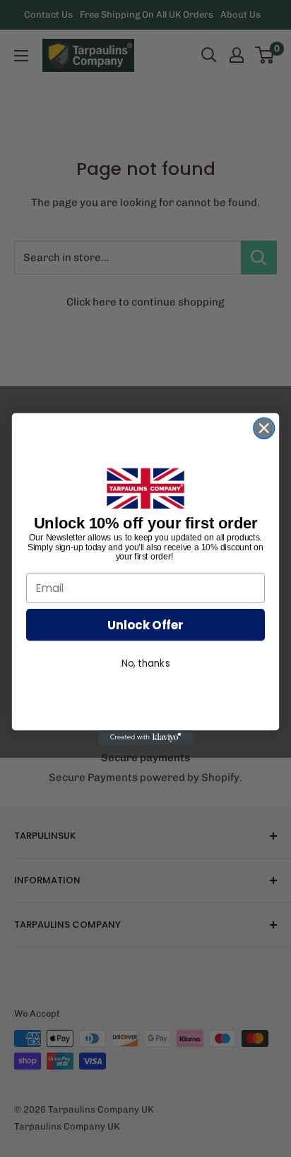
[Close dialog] (264, 428)
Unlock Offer (145, 624)
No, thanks (145, 663)
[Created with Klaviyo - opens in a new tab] (146, 737)
